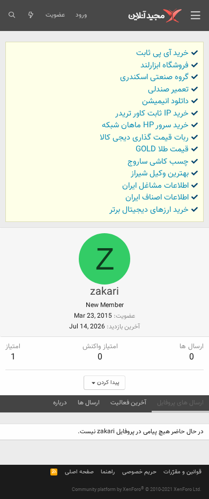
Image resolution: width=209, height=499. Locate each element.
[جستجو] (11, 15)
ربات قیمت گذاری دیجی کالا (144, 138)
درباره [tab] (60, 403)
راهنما (108, 472)
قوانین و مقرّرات (182, 472)
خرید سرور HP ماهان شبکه (145, 125)
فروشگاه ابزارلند (164, 65)
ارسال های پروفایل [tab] (180, 403)
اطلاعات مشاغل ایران (155, 186)
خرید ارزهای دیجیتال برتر (149, 210)
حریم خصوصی (139, 472)
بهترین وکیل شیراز (160, 173)
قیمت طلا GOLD (162, 149)
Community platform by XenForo (136, 490)
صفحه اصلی (79, 472)
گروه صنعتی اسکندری (154, 77)
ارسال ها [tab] (89, 403)
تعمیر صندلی (168, 89)
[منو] (195, 15)
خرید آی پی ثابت (162, 53)
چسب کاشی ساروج (158, 162)
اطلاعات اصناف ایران (157, 197)
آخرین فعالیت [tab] (128, 403)
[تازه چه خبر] (30, 15)
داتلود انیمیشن (165, 101)
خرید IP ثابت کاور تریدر (152, 114)
